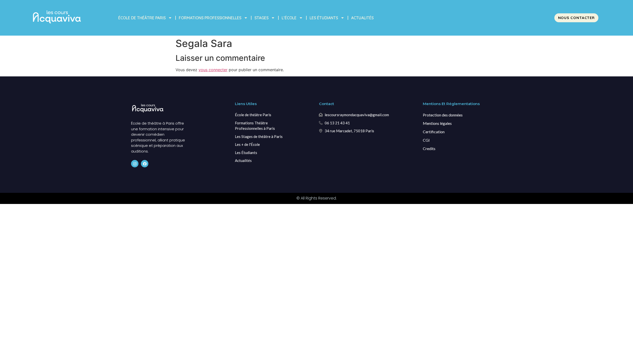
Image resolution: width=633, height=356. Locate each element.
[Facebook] (144, 163)
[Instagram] (134, 163)
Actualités (362, 17)
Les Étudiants (324, 17)
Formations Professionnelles (210, 17)
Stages (261, 17)
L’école (289, 17)
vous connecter (213, 69)
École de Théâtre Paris (142, 17)
